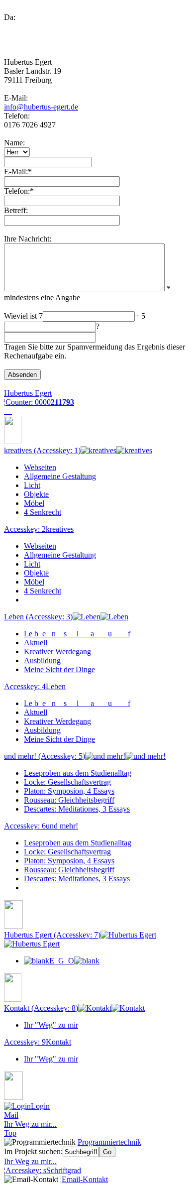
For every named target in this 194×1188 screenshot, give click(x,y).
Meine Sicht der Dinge (59, 669)
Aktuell (35, 642)
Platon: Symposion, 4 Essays (69, 791)
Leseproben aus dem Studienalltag (77, 773)
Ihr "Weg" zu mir (51, 1025)
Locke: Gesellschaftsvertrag (67, 782)
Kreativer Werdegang (57, 651)
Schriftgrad (43, 1170)
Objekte (36, 494)
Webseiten (40, 467)
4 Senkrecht (42, 512)
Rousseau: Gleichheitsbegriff (69, 800)
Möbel (34, 503)
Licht (32, 485)
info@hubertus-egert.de (41, 107)
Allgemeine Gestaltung (60, 476)
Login (40, 1106)
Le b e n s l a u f (77, 633)
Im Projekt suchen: (33, 1151)
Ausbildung (42, 660)
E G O (61, 960)
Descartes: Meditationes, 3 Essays (77, 809)
